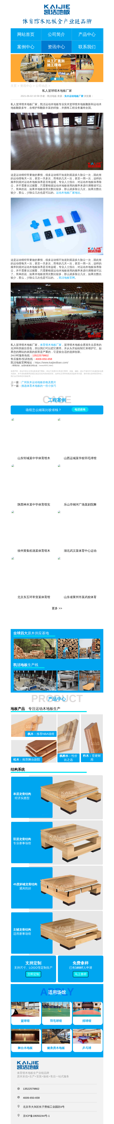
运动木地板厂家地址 (68, 192)
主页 (14, 85)
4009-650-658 (43, 359)
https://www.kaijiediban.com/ (51, 362)
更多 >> (57, 608)
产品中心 (87, 34)
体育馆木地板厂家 (50, 344)
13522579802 (40, 355)
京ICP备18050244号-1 (36, 1115)
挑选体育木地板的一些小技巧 (38, 385)
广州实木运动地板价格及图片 (38, 382)
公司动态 (42, 85)
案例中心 (25, 46)
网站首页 (25, 34)
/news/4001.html (45, 365)
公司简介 (56, 34)
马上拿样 (81, 974)
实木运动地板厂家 (73, 96)
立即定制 (33, 974)
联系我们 (87, 46)
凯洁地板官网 (67, 277)
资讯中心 (56, 46)
